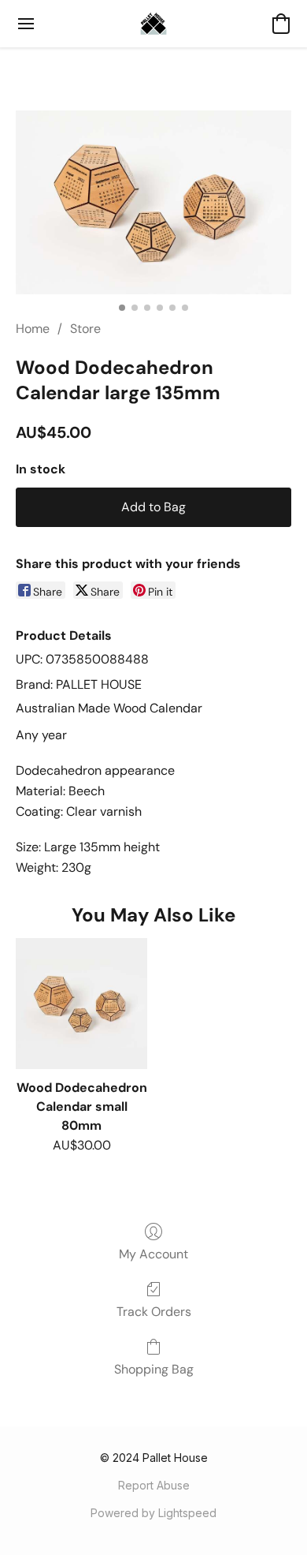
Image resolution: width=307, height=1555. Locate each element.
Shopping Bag (154, 1369)
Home (33, 328)
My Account (153, 1254)
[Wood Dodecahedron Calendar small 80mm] (81, 1004)
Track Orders (154, 1311)
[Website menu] (26, 24)
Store (85, 328)
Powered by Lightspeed (153, 1512)
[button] (153, 23)
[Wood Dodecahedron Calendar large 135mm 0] (153, 202)
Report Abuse (154, 1485)
